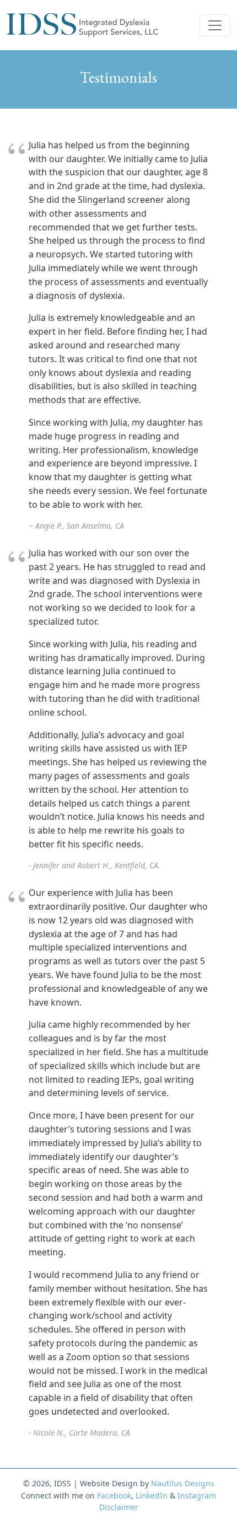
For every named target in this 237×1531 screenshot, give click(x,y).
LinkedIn (152, 1495)
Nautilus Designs (182, 1483)
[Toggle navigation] (215, 25)
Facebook (114, 1495)
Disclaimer (118, 1507)
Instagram (196, 1495)
